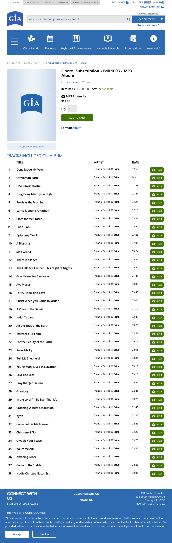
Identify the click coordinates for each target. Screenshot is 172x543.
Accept (17, 534)
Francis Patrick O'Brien (76, 82)
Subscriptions (132, 48)
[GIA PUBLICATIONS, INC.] (15, 18)
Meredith (63, 2)
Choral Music (31, 48)
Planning (50, 48)
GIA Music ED (32, 2)
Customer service (86, 493)
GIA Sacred (14, 2)
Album (76, 128)
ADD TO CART (77, 117)
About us (86, 499)
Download (31, 63)
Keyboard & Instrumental (76, 48)
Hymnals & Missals (108, 48)
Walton (49, 2)
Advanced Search (148, 25)
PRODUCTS (13, 63)
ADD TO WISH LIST (31, 146)
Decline (44, 534)
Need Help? (153, 48)
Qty (63, 109)
